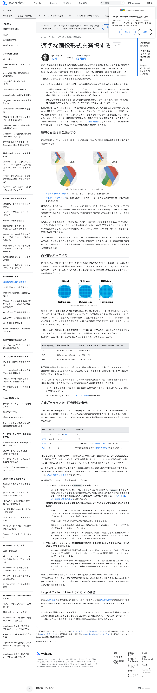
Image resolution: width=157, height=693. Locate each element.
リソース (37, 3)
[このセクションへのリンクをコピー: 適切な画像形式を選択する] (78, 132)
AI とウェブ (7, 16)
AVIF (43, 448)
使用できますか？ (102, 443)
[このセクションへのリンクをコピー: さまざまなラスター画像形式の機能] (90, 403)
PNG (44, 435)
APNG (65, 435)
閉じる (128, 32)
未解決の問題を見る (118, 662)
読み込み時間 (106, 600)
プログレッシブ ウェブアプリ (88, 16)
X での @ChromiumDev (147, 659)
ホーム (43, 37)
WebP (44, 443)
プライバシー (50, 688)
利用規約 (39, 688)
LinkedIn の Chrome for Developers (146, 671)
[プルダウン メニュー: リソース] (44, 2)
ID (70, 16)
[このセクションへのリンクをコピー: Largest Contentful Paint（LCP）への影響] (98, 592)
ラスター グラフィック (56, 198)
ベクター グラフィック (56, 194)
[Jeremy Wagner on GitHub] (77, 60)
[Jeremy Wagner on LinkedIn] (81, 60)
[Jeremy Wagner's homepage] (84, 60)
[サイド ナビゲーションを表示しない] (29, 688)
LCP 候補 (51, 600)
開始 (145, 32)
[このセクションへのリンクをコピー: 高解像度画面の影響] (69, 255)
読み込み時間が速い (25, 16)
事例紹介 (131, 671)
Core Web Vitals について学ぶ (51, 16)
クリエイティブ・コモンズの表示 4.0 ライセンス (88, 631)
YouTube (145, 665)
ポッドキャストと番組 (133, 676)
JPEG (44, 439)
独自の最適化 (94, 121)
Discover (53, 3)
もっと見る (83, 3)
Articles (7, 10)
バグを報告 (117, 657)
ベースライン (68, 3)
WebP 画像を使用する (56, 475)
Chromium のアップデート (133, 666)
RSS (143, 677)
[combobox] (112, 3)
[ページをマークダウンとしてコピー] (115, 45)
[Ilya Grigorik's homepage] (56, 60)
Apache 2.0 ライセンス (47, 634)
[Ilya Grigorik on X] (52, 60)
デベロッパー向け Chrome (133, 660)
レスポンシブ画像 (81, 395)
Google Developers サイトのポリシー (97, 634)
